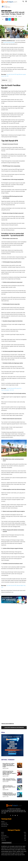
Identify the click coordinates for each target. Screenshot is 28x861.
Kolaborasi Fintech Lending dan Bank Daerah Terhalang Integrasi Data (9, 794)
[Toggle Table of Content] (9, 80)
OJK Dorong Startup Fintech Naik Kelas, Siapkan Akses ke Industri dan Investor (9, 773)
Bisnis (6, 10)
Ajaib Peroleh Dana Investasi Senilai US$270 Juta (9, 787)
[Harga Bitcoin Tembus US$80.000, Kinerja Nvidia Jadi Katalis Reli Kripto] (19, 765)
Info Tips (9, 10)
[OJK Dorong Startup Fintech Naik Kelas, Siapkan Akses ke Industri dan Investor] (19, 773)
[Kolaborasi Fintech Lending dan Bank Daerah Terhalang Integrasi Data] (19, 794)
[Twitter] (9, 19)
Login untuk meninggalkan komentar (14, 727)
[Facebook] (6, 19)
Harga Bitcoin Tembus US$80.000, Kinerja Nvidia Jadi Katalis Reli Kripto (8, 765)
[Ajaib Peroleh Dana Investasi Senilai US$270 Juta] (19, 787)
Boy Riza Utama (5, 16)
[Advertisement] (14, 663)
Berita (3, 10)
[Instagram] (13, 815)
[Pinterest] (12, 19)
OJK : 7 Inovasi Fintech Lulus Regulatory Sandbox (9, 779)
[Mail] (15, 815)
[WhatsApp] (15, 19)
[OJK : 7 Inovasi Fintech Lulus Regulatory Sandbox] (19, 780)
